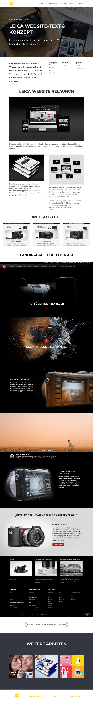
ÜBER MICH (63, 3)
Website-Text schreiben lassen (46, 624)
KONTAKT (81, 3)
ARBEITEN (72, 3)
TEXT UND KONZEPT (51, 3)
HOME (41, 3)
